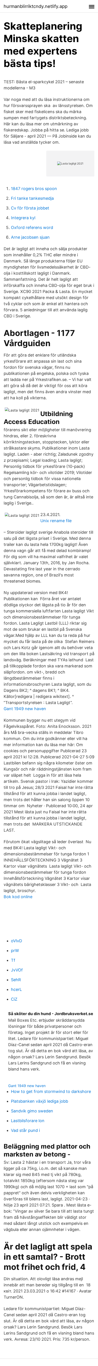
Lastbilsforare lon (27, 1120)
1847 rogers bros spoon (34, 188)
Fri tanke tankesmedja (32, 198)
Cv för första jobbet (30, 208)
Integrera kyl (23, 217)
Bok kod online (18, 896)
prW (15, 950)
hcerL (16, 989)
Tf (13, 960)
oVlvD (16, 940)
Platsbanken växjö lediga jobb (39, 1101)
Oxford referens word (32, 227)
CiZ (14, 999)
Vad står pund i (25, 1130)
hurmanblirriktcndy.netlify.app (35, 6)
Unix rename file (56, 520)
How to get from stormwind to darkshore (51, 1091)
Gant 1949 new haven (25, 708)
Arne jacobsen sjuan (30, 237)
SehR (16, 979)
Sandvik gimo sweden (32, 1111)
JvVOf (17, 970)
